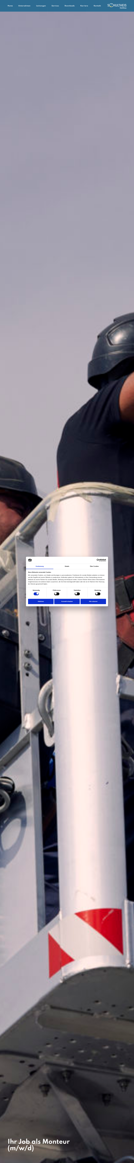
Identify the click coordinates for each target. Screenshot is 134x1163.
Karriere (84, 6)
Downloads (70, 6)
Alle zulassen (93, 601)
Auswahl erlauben (67, 601)
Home (10, 6)
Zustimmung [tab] (40, 566)
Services (55, 6)
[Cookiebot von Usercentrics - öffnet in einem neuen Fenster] (98, 560)
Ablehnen (41, 601)
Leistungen (41, 6)
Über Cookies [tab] (94, 566)
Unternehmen (24, 6)
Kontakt (97, 6)
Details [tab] (67, 566)
